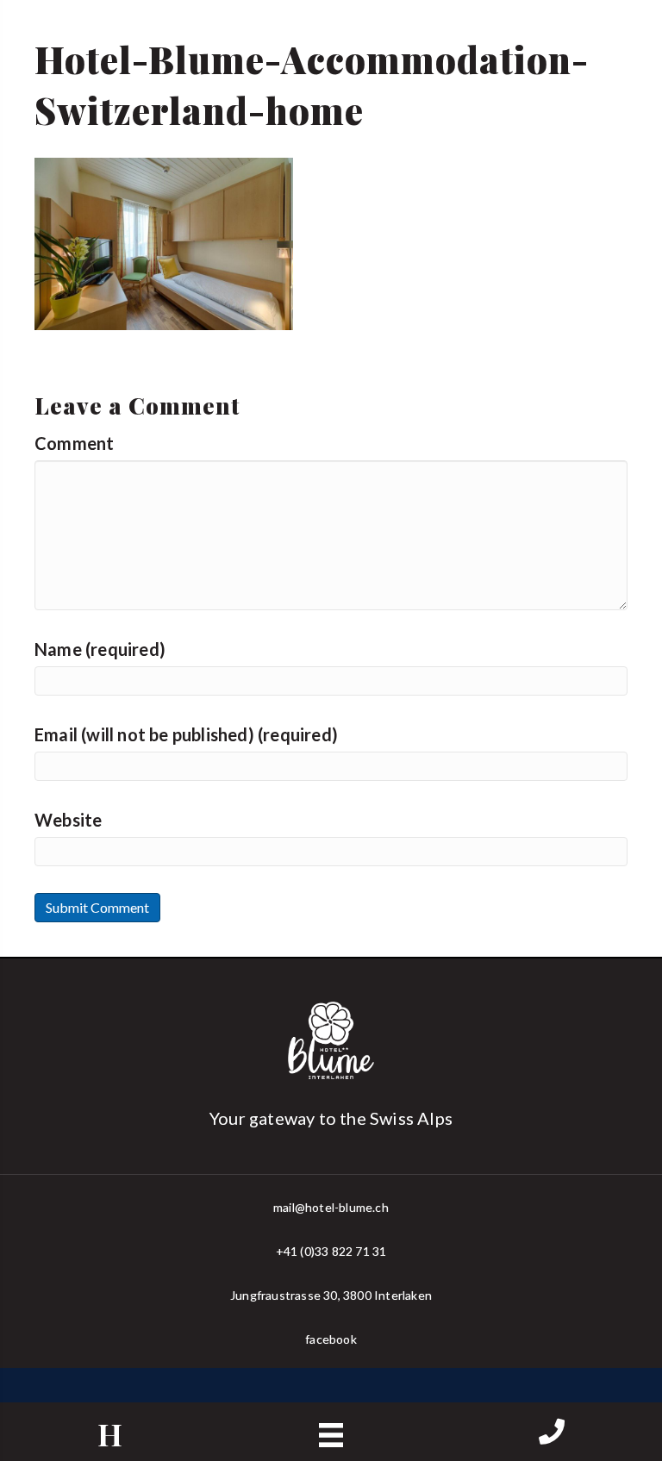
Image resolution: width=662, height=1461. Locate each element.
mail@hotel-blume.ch (331, 1207)
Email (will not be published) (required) (186, 734)
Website (68, 819)
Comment (74, 443)
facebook (331, 1339)
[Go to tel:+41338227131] (552, 1433)
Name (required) (100, 649)
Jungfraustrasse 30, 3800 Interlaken (331, 1295)
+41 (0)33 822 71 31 (331, 1251)
